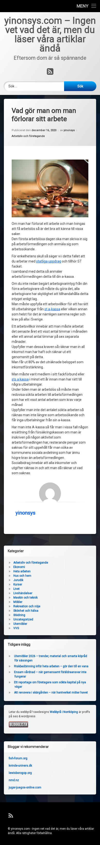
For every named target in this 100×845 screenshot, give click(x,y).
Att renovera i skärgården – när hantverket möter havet (51, 692)
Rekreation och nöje (26, 606)
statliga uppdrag (48, 261)
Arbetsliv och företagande (28, 136)
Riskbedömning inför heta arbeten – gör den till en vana (51, 666)
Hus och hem (22, 575)
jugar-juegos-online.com (25, 787)
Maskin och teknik (25, 597)
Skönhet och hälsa (25, 610)
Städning (19, 615)
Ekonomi (19, 567)
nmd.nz (14, 780)
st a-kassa (52, 309)
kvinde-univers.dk (20, 765)
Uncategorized (23, 619)
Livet (16, 589)
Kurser (17, 584)
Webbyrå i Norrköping (64, 712)
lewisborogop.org (20, 773)
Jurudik (18, 580)
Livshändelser (22, 593)
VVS (16, 628)
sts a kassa (20, 379)
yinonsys (69, 130)
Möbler (17, 602)
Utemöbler (20, 623)
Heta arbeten (22, 571)
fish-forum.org (18, 758)
